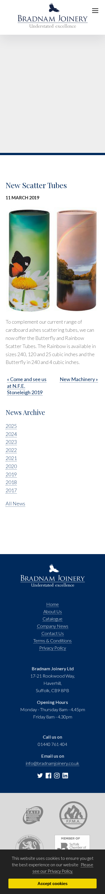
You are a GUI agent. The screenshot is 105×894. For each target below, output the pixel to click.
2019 (11, 474)
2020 (11, 466)
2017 (11, 490)
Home (52, 604)
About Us (52, 611)
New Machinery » (79, 379)
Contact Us (52, 633)
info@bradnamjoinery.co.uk (52, 763)
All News (15, 503)
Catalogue (52, 618)
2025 (11, 426)
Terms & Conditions (52, 640)
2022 (11, 450)
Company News (52, 626)
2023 (11, 442)
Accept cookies (52, 883)
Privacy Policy (52, 647)
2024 (11, 434)
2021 (11, 458)
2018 (11, 482)
